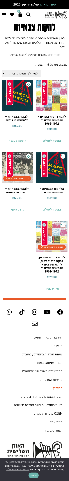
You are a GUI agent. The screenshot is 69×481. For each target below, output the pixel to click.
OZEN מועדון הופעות (48, 413)
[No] (63, 469)
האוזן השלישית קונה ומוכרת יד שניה (38, 405)
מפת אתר (56, 422)
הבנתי (33, 475)
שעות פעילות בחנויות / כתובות (42, 354)
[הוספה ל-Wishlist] (63, 84)
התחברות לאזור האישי (47, 337)
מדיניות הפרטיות (51, 379)
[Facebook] (60, 312)
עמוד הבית (54, 55)
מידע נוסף (17, 209)
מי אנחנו (57, 345)
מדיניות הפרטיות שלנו (17, 469)
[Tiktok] (22, 312)
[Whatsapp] (9, 312)
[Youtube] (47, 312)
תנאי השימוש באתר (49, 362)
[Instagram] (34, 312)
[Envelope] (34, 324)
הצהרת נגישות (53, 430)
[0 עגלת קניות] (20, 14)
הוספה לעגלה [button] (52, 141)
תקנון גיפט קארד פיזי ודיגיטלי (42, 371)
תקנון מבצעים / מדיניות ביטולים (41, 396)
